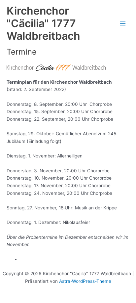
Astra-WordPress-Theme (85, 281)
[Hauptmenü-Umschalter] (123, 23)
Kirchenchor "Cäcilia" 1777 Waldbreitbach (43, 23)
